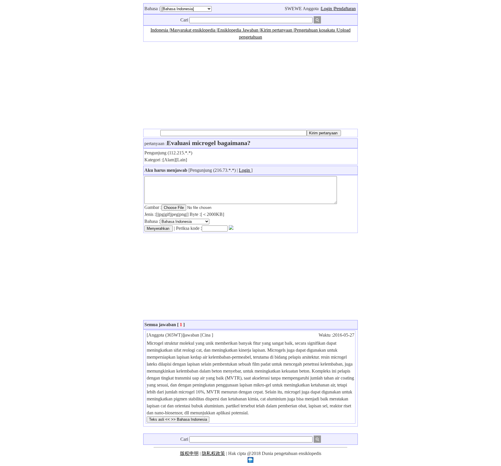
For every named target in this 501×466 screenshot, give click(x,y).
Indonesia (159, 30)
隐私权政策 (213, 453)
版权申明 (189, 453)
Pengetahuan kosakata (315, 30)
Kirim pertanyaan (276, 30)
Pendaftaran (345, 8)
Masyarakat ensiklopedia (193, 30)
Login (327, 8)
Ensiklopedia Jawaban (238, 30)
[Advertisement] (250, 85)
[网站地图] (250, 461)
